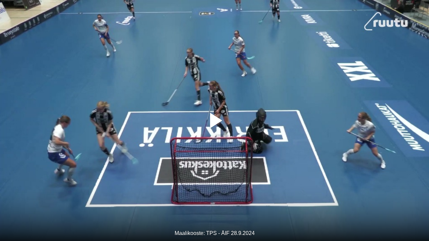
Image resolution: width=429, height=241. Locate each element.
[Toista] (214, 120)
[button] (214, 120)
